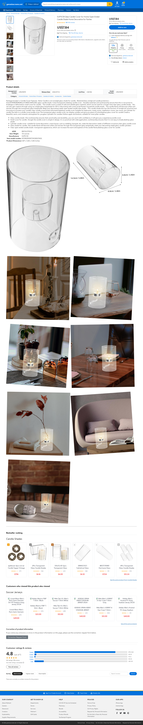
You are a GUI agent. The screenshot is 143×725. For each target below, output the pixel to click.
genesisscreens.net (76, 37)
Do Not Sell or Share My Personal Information (108, 723)
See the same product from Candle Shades (123, 580)
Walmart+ (33, 711)
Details (125, 58)
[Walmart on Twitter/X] (121, 713)
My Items (76, 10)
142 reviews (71, 22)
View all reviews (13, 667)
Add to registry (129, 62)
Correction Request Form (17, 637)
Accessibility (62, 711)
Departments (9, 10)
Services (18, 10)
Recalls (61, 709)
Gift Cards (34, 714)
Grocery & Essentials (36, 10)
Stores (32, 706)
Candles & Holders (39, 13)
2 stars (31, 659)
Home (8, 13)
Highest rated (30, 673)
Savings (25, 10)
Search (133, 673)
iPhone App (119, 703)
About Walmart (6, 703)
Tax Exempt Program (65, 717)
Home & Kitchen (15, 13)
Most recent (17, 673)
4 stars (31, 654)
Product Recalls (63, 714)
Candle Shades (67, 96)
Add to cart (122, 27)
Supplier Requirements (8, 717)
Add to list (116, 62)
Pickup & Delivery (50, 10)
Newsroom (5, 709)
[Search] (110, 4)
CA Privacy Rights (92, 709)
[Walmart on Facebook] (117, 713)
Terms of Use (91, 703)
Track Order (83, 693)
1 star (31, 661)
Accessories (58, 96)
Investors (4, 711)
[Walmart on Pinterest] (128, 713)
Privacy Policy (91, 706)
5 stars (31, 652)
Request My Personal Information (97, 711)
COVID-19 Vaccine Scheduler (67, 703)
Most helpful (42, 673)
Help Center (70, 693)
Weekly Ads (96, 693)
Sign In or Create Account (53, 693)
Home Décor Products (27, 13)
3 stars (31, 657)
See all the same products (129, 624)
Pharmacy (61, 10)
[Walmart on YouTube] (124, 713)
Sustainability (6, 714)
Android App (119, 706)
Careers (68, 10)
